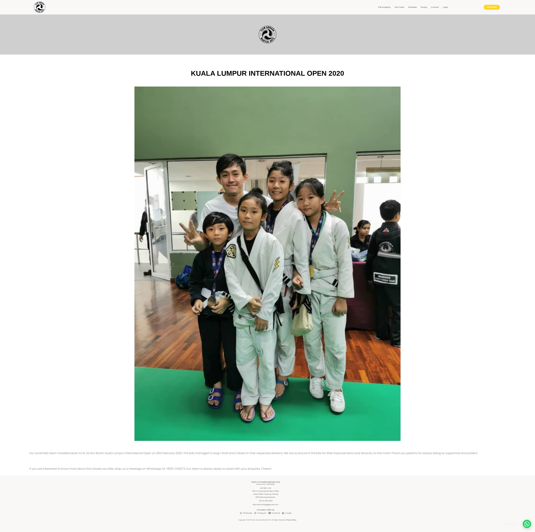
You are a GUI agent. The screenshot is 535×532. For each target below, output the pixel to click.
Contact (435, 7)
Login (445, 7)
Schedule (412, 7)
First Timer (399, 7)
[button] (527, 524)
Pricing (424, 7)
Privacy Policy (291, 520)
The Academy (384, 7)
